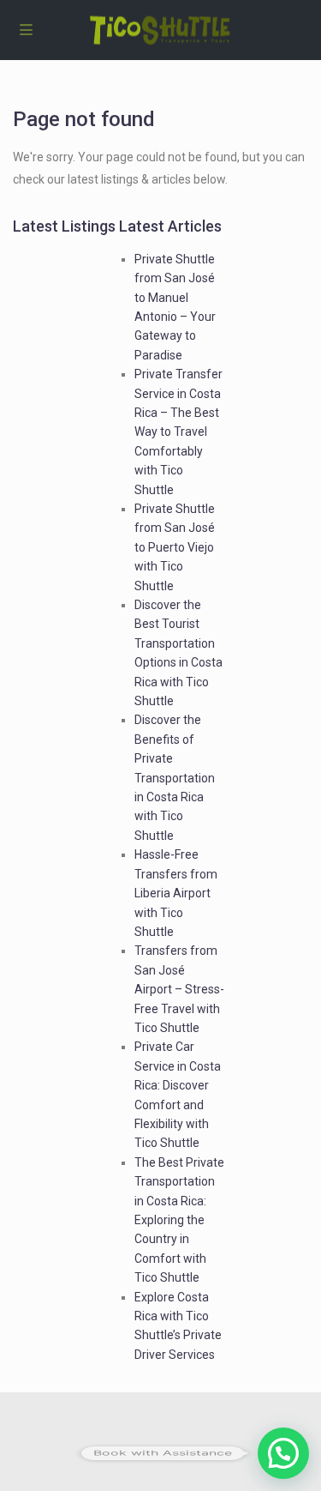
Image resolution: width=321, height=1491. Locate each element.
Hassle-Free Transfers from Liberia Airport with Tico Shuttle (175, 893)
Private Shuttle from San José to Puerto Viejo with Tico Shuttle (174, 547)
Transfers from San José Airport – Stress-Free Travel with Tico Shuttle (179, 989)
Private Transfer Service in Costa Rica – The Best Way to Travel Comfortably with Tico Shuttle (178, 431)
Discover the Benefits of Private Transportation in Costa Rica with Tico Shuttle (174, 777)
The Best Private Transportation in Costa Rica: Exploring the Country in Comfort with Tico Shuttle (179, 1220)
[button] (283, 1453)
